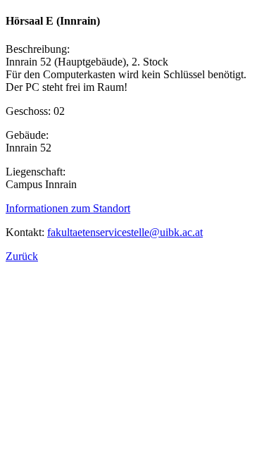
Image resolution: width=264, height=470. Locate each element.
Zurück (22, 256)
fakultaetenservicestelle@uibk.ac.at (125, 232)
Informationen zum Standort (68, 208)
